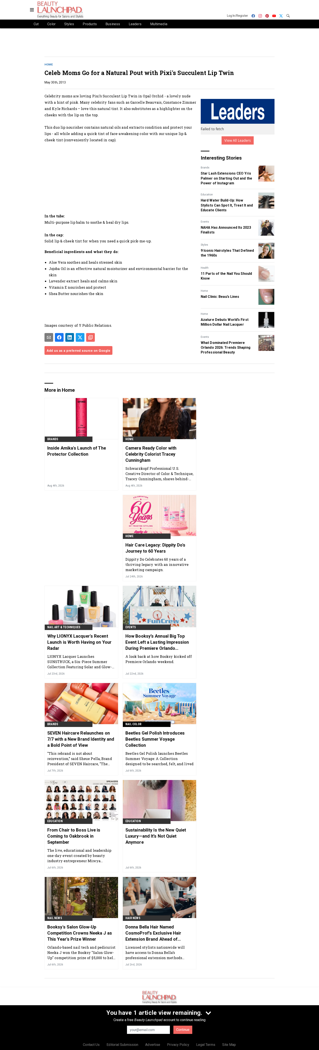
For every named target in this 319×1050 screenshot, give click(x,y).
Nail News (54, 918)
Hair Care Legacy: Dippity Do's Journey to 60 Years (155, 548)
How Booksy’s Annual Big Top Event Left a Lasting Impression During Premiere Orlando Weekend (157, 642)
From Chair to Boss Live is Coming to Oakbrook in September (73, 836)
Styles (204, 244)
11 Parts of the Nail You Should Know (226, 276)
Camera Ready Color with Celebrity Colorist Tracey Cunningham (150, 454)
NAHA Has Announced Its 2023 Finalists (226, 229)
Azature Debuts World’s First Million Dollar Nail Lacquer (224, 322)
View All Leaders (237, 140)
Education (207, 194)
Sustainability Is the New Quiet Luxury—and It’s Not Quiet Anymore (155, 836)
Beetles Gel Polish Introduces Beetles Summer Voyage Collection (155, 739)
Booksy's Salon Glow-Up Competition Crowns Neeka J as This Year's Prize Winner (79, 933)
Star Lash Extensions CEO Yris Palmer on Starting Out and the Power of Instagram (226, 178)
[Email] (48, 337)
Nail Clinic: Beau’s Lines (220, 297)
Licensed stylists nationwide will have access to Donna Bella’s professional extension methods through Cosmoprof (155, 952)
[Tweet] (80, 337)
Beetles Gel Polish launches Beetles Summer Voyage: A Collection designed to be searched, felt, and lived (159, 758)
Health (205, 267)
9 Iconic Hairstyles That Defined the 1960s (227, 252)
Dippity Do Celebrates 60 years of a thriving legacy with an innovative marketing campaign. (157, 564)
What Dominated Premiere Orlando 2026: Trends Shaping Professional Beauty (225, 348)
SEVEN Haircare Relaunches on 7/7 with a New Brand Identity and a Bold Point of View (80, 739)
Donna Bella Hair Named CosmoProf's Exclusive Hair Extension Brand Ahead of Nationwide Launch (153, 933)
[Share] (59, 337)
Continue (182, 1030)
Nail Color (133, 724)
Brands (205, 167)
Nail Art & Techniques (63, 627)
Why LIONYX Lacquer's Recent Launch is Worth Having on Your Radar (79, 642)
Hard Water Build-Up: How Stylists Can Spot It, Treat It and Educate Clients (227, 205)
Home (48, 64)
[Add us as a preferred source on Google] (90, 337)
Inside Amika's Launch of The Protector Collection (76, 451)
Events (205, 221)
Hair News (132, 918)
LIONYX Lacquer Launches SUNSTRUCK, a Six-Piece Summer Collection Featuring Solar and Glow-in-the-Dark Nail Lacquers (79, 661)
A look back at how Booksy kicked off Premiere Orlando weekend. (158, 659)
